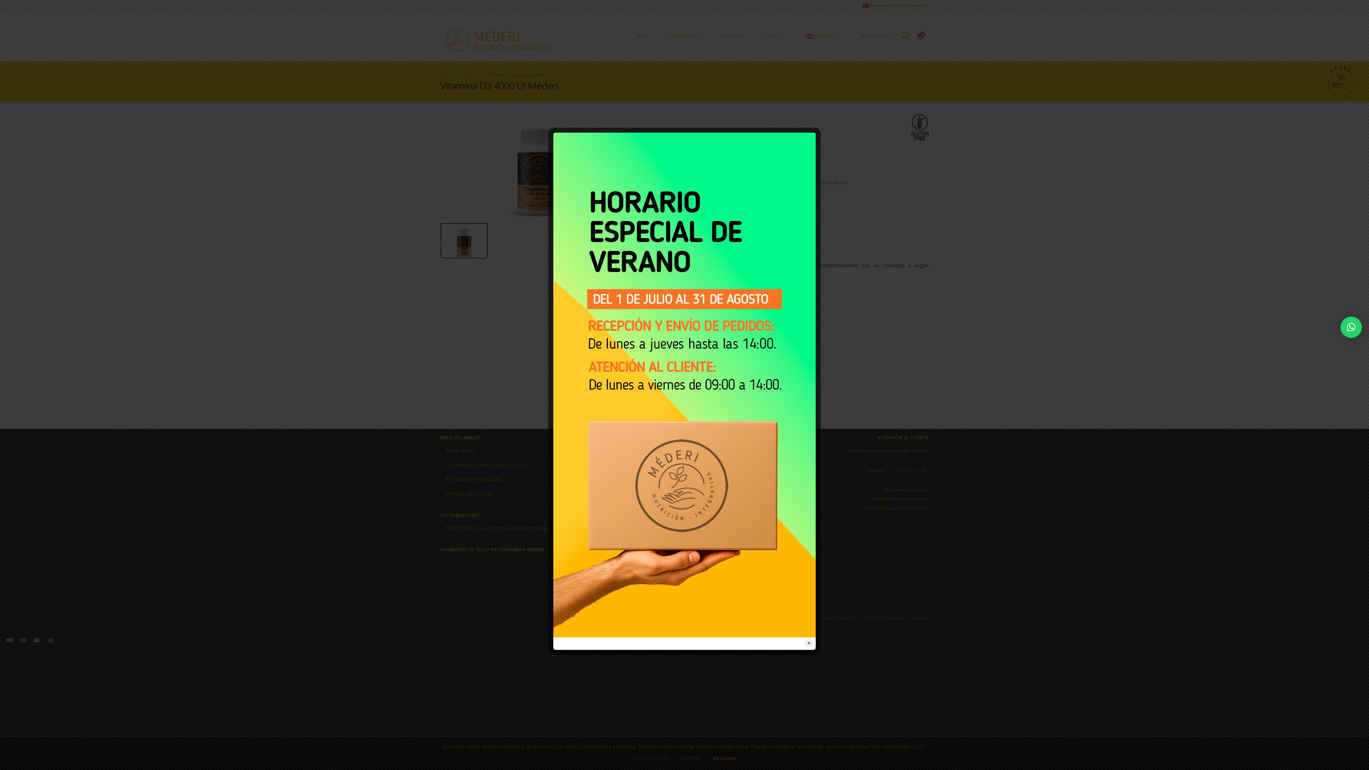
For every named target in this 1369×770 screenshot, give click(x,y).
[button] (1351, 327)
